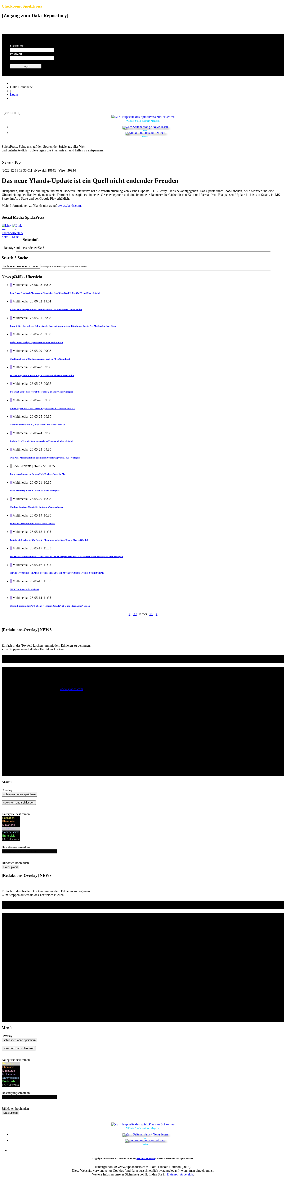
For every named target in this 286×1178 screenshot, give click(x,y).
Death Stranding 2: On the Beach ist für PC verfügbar (34, 491)
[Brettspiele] (11, 836)
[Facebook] (9, 237)
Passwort (16, 54)
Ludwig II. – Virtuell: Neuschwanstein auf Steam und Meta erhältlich (41, 441)
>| (157, 614)
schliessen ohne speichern (19, 794)
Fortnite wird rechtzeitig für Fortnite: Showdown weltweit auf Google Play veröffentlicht (49, 540)
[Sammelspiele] (11, 832)
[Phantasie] (11, 821)
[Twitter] (17, 237)
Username (16, 46)
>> (151, 614)
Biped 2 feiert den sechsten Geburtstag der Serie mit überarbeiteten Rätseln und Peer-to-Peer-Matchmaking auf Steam (63, 326)
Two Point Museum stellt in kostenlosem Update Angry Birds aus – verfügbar (45, 458)
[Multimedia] (11, 829)
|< (129, 614)
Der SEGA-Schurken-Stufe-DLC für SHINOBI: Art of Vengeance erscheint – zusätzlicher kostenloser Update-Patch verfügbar (66, 556)
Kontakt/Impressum (146, 1158)
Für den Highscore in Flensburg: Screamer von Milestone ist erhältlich (42, 375)
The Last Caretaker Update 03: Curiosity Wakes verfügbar (36, 507)
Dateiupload (10, 867)
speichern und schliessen (18, 802)
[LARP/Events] (11, 839)
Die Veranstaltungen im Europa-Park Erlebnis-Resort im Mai (38, 474)
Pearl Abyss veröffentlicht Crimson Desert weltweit (32, 523)
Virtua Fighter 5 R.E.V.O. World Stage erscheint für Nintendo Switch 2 (42, 408)
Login (14, 94)
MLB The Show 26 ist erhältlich (24, 589)
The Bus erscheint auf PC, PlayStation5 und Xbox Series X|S (38, 425)
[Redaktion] (11, 818)
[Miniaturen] (11, 825)
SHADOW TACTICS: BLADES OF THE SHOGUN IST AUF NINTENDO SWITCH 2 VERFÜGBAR (57, 573)
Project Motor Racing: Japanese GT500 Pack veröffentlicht (36, 342)
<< (135, 614)
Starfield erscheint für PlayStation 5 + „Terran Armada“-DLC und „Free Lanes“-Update (50, 606)
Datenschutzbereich (180, 1174)
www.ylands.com (69, 205)
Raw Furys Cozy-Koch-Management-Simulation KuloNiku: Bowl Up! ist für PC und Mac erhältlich (55, 293)
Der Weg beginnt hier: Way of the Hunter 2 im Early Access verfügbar (41, 392)
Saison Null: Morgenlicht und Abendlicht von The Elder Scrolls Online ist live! (46, 309)
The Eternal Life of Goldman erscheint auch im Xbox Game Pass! (40, 359)
